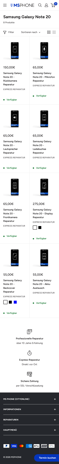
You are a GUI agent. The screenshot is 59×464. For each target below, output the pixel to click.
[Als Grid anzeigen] (48, 32)
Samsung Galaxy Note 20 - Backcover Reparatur (12, 286)
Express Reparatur (14, 89)
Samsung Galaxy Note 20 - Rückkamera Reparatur (12, 79)
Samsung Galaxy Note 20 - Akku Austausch (42, 284)
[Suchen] (40, 5)
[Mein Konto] (46, 5)
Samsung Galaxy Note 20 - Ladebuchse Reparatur (42, 147)
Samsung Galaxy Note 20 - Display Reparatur (43, 213)
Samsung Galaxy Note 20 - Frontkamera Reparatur (12, 215)
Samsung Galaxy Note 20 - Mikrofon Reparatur (44, 77)
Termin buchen (47, 457)
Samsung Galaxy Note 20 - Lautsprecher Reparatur (12, 147)
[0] (53, 5)
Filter (11, 32)
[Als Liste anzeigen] (54, 32)
